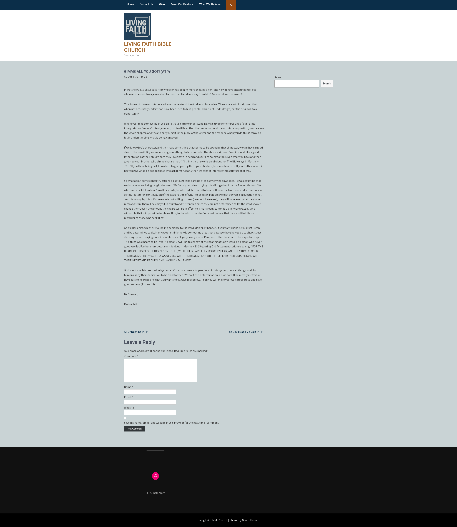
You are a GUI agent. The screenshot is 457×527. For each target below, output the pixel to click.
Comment (131, 356)
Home (130, 4)
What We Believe (209, 4)
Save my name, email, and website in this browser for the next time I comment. (171, 423)
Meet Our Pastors (182, 4)
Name (128, 387)
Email (128, 397)
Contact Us (146, 4)
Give (162, 4)
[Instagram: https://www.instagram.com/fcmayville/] (155, 475)
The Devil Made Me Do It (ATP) (245, 332)
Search (278, 77)
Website (129, 408)
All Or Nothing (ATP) (136, 332)
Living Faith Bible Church (148, 47)
